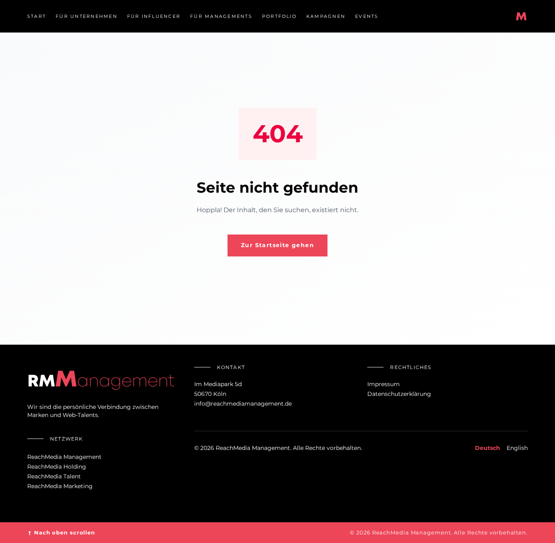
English (517, 448)
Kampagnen (325, 16)
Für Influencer (153, 16)
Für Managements (221, 16)
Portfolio (279, 16)
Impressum (383, 384)
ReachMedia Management (64, 456)
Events (366, 16)
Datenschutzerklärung (399, 393)
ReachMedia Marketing (60, 486)
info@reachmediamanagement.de (243, 403)
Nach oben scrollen (61, 533)
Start (36, 16)
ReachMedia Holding (56, 466)
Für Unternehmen (86, 16)
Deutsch (487, 448)
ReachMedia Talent (54, 476)
